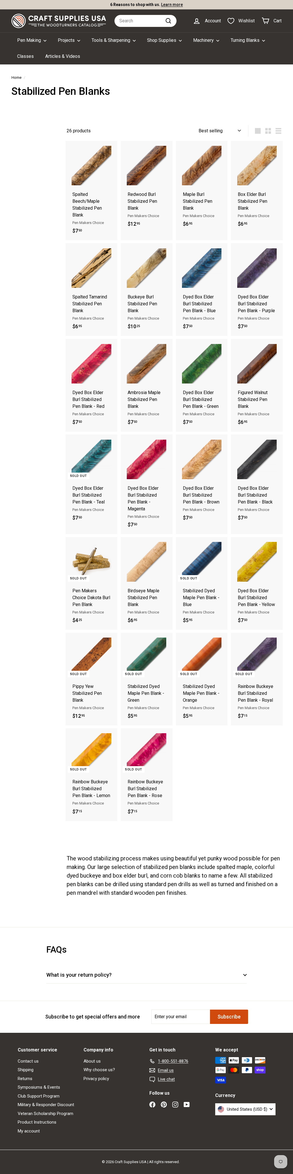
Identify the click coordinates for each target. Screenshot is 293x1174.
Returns (25, 1078)
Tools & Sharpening (111, 40)
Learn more (172, 4)
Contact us (28, 1061)
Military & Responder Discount (46, 1104)
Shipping (25, 1069)
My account (29, 1131)
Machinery (204, 40)
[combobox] (145, 21)
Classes (25, 56)
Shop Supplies (162, 40)
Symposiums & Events (39, 1087)
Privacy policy (96, 1078)
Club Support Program (39, 1096)
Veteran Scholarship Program (45, 1113)
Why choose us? (99, 1069)
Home (16, 77)
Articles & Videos (62, 56)
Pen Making (29, 40)
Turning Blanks (246, 40)
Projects (67, 40)
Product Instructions (37, 1122)
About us (92, 1061)
